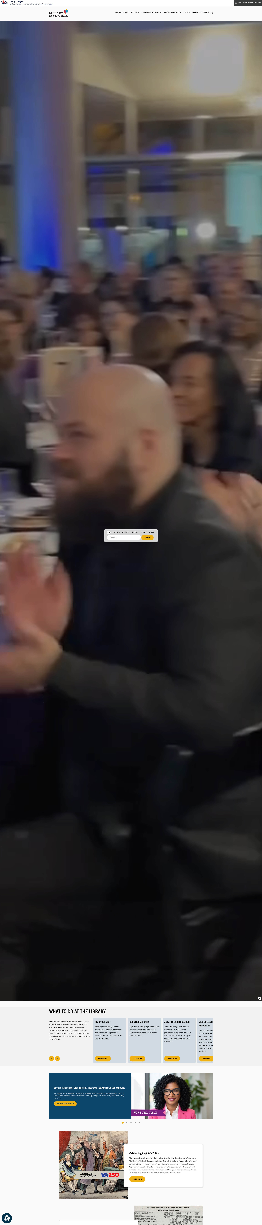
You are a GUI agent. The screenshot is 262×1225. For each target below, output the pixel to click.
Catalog (116, 532)
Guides (143, 532)
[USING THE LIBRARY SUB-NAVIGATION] (128, 12)
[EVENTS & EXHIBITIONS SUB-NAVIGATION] (180, 12)
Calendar (134, 532)
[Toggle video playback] (259, 998)
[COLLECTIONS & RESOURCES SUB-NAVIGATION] (161, 12)
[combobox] (124, 537)
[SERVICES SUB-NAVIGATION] (138, 12)
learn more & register (65, 1104)
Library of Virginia (17, 2)
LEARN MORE (137, 1058)
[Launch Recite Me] (7, 1218)
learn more (102, 1058)
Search (147, 537)
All (108, 532)
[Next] (57, 1058)
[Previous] (51, 1058)
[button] (120, 13)
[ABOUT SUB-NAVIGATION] (189, 12)
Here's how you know (46, 4)
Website (125, 532)
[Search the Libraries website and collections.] (212, 12)
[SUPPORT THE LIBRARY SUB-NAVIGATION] (208, 12)
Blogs (151, 532)
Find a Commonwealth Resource (249, 2)
